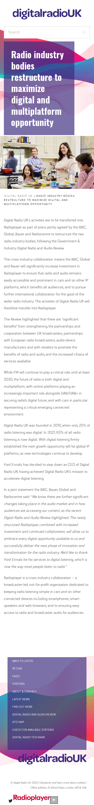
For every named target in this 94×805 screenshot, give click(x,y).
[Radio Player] (31, 800)
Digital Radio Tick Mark (28, 737)
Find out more (64, 73)
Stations (34, 62)
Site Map (18, 722)
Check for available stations (33, 729)
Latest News (21, 699)
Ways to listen (63, 51)
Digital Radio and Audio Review (34, 714)
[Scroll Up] (54, 800)
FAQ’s (16, 676)
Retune (17, 668)
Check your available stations (45, 87)
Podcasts (71, 62)
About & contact (24, 691)
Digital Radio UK (18, 196)
